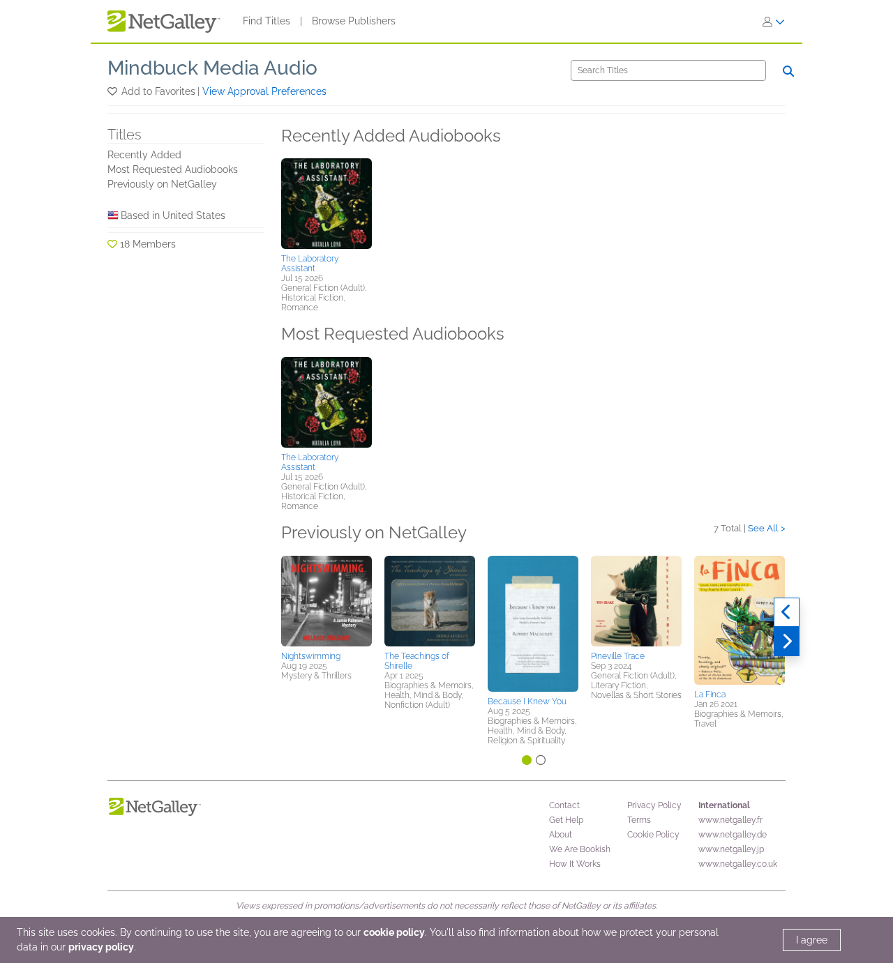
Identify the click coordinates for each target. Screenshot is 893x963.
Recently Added (144, 154)
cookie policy (394, 932)
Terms (639, 820)
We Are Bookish (579, 849)
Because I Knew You (527, 701)
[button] (113, 91)
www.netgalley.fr (730, 820)
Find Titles (266, 20)
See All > (767, 528)
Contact (564, 805)
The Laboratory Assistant (309, 263)
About (560, 835)
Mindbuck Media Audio (212, 67)
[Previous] (787, 612)
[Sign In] (773, 21)
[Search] (788, 71)
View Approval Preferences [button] (264, 91)
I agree (811, 940)
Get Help (566, 820)
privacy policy (101, 947)
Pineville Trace (618, 656)
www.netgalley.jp (731, 849)
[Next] (787, 641)
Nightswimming (310, 656)
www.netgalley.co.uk (737, 864)
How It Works (575, 864)
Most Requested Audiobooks (172, 169)
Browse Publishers (354, 20)
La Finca (710, 694)
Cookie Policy (653, 835)
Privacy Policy (654, 805)
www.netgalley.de (732, 835)
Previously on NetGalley (162, 184)
